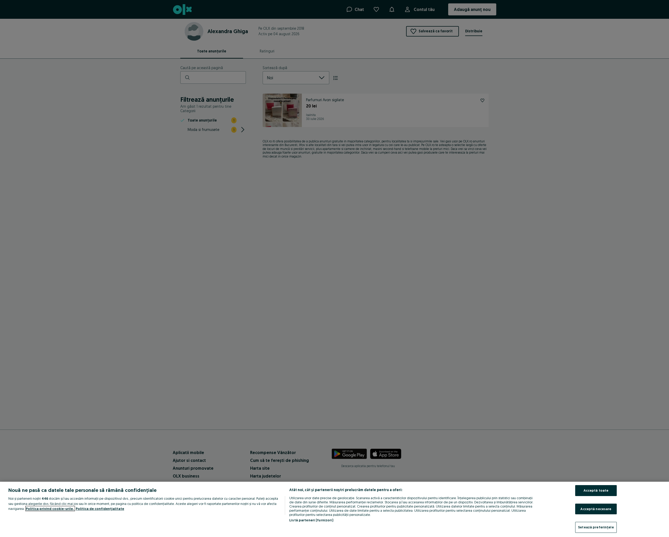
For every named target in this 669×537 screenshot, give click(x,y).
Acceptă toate (596, 490)
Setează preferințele (596, 527)
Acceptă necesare (595, 509)
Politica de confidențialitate (100, 508)
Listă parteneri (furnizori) (311, 520)
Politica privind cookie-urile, (50, 508)
